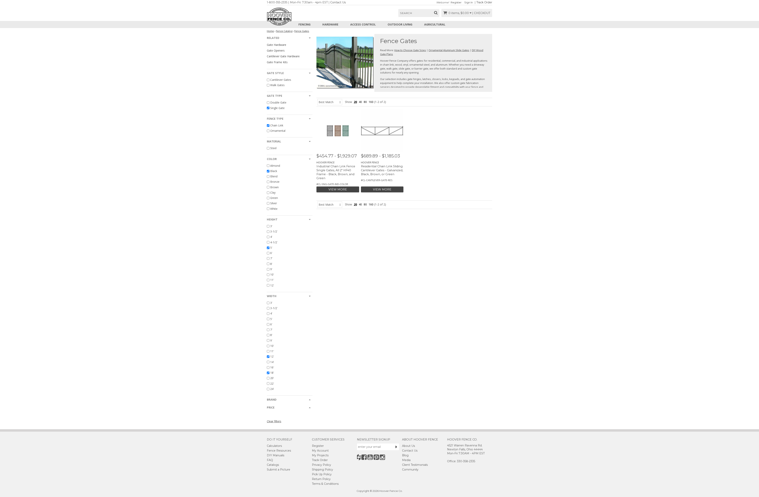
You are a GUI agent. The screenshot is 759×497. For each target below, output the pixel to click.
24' (272, 389)
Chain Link (276, 125)
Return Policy (321, 479)
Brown (274, 187)
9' (271, 269)
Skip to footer (111, 25)
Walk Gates (277, 85)
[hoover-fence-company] (359, 457)
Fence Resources (279, 450)
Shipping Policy (322, 469)
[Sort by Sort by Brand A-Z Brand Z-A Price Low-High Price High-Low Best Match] (329, 102)
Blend (274, 176)
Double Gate (278, 102)
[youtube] (370, 457)
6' (271, 253)
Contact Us (338, 2)
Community (410, 469)
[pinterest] (376, 457)
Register (456, 2)
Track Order (484, 2)
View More (338, 189)
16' (272, 367)
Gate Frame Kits (277, 62)
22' (272, 383)
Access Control (363, 24)
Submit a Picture (278, 469)
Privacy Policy (321, 465)
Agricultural (434, 24)
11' (272, 280)
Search (406, 13)
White (274, 209)
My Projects (320, 455)
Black (273, 171)
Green (274, 198)
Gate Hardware (276, 45)
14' (272, 362)
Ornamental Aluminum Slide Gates (449, 50)
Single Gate (277, 108)
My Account (320, 450)
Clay (273, 192)
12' (272, 285)
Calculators (274, 446)
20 (355, 102)
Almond (275, 166)
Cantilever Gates (280, 80)
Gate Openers (276, 50)
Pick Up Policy (322, 474)
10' (272, 274)
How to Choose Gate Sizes (410, 50)
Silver (273, 203)
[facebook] (364, 457)
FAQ (270, 460)
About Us (408, 446)
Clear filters (274, 421)
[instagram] (382, 457)
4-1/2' (274, 242)
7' (271, 258)
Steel (273, 148)
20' (272, 378)
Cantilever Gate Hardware (283, 56)
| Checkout (481, 13)
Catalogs (273, 465)
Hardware (330, 24)
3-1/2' (274, 231)
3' (271, 226)
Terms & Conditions (325, 484)
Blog (405, 455)
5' (271, 247)
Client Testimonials (415, 465)
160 (371, 102)
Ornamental (277, 131)
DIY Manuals (275, 455)
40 (360, 102)
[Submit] (396, 446)
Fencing (304, 24)
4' (271, 237)
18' (272, 373)
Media (406, 460)
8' (271, 264)
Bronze (274, 182)
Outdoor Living (400, 24)
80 (365, 102)
